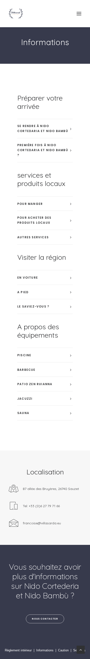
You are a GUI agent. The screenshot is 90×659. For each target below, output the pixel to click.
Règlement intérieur (18, 650)
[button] (79, 13)
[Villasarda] (16, 13)
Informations (45, 650)
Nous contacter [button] (45, 618)
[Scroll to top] (81, 649)
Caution (63, 650)
